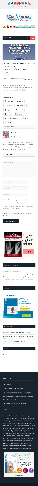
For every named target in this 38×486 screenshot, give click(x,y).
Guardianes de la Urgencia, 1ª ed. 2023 (14, 389)
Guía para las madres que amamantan (14, 403)
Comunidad (16, 6)
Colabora (24, 6)
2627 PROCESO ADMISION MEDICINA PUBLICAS (17, 333)
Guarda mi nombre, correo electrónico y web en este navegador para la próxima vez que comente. (18, 201)
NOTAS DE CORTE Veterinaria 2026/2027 (15, 342)
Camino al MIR (26, 4)
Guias (25, 79)
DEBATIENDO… (10, 326)
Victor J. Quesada (9, 78)
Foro (34, 4)
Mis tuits (5, 355)
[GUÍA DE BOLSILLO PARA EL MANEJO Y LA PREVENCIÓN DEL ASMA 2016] (19, 52)
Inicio (4, 4)
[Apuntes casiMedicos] (19, 17)
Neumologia (31, 79)
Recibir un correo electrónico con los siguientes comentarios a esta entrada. (18, 208)
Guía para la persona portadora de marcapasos (17, 393)
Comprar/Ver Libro (19, 259)
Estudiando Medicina (14, 4)
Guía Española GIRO (9, 385)
